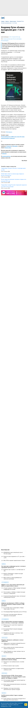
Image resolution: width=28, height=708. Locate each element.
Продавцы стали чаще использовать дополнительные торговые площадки (12, 689)
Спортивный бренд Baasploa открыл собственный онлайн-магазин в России (14, 597)
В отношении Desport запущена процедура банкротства (13, 629)
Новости (7, 21)
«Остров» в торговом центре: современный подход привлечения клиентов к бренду (13, 659)
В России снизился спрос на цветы (11, 665)
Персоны (4, 673)
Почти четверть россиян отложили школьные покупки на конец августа (13, 648)
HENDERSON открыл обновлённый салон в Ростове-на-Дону (13, 553)
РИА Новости (9, 132)
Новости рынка (13, 21)
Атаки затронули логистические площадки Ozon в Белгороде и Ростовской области (15, 699)
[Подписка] (21, 18)
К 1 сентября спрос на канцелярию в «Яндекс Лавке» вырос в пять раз (14, 608)
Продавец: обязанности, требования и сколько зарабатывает (12, 640)
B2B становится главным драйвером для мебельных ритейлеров (13, 578)
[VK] (9, 18)
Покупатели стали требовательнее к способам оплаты (14, 662)
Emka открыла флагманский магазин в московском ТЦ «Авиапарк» (15, 685)
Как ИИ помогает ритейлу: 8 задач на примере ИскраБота (12, 696)
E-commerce (5, 582)
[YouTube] (16, 18)
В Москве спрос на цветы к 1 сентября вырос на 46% (14, 570)
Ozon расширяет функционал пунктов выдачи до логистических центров (14, 681)
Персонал (4, 637)
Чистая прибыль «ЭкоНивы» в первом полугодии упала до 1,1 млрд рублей (14, 593)
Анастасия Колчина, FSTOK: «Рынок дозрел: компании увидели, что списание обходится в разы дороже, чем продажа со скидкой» (13, 677)
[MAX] (11, 18)
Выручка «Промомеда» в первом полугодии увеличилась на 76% (13, 574)
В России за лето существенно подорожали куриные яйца (13, 625)
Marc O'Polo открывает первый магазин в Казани (14, 560)
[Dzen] (13, 18)
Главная (2, 21)
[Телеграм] (6, 18)
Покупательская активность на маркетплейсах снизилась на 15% (14, 669)
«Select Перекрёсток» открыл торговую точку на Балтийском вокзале (14, 652)
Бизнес (4, 656)
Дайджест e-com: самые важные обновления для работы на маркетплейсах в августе (12, 585)
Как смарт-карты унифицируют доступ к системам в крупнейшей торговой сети (13, 567)
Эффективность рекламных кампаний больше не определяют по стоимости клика (14, 644)
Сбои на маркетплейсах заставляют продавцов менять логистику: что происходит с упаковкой (12, 622)
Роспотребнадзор (4, 40)
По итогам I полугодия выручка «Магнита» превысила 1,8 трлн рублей (13, 615)
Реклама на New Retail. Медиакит (14, 101)
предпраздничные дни (8, 38)
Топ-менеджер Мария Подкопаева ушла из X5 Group (15, 611)
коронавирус (18, 38)
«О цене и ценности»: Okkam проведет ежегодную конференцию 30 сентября (15, 589)
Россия (14, 38)
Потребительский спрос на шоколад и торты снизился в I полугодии (13, 633)
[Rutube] (18, 18)
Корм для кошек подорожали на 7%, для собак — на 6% (14, 557)
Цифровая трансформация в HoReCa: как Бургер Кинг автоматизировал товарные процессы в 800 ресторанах (12, 604)
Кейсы (3, 600)
